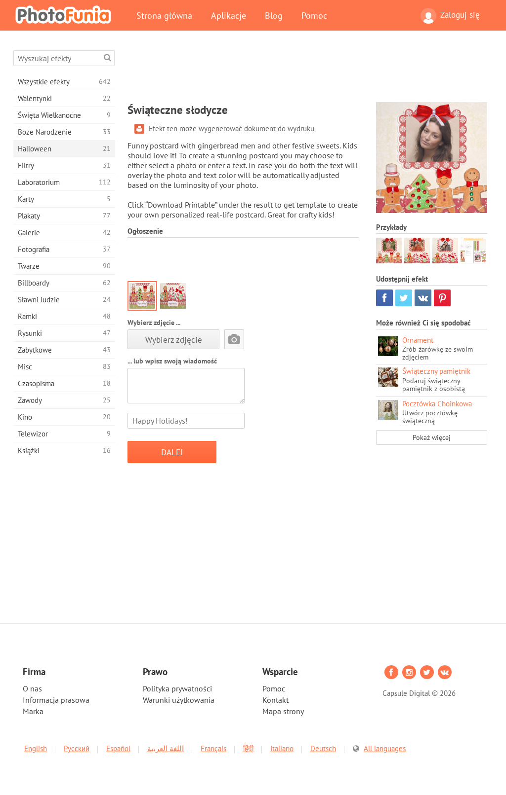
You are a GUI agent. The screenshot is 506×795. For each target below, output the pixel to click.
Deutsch (323, 748)
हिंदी (248, 748)
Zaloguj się (460, 14)
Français (213, 748)
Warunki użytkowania (178, 700)
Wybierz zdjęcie (173, 339)
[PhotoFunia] (65, 14)
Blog (274, 15)
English (35, 748)
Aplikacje (228, 15)
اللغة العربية (165, 748)
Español (118, 748)
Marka (33, 711)
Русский (76, 748)
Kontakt (275, 700)
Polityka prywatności (177, 688)
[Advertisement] (307, 72)
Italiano (282, 748)
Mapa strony (283, 711)
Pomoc (314, 15)
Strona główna (164, 15)
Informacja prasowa (56, 700)
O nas (32, 688)
